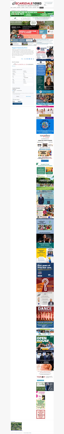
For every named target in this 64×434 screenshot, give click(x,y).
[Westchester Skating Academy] (45, 53)
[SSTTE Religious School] (45, 226)
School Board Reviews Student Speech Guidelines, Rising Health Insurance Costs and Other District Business (45, 43)
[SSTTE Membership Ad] (45, 97)
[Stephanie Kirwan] (49, 386)
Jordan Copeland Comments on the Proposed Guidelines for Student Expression (44, 42)
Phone (24, 79)
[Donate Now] (40, 414)
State (13, 79)
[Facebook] (27, 59)
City (23, 73)
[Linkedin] (29, 59)
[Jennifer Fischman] (45, 82)
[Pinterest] (31, 59)
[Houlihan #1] (32, 18)
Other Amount (28, 96)
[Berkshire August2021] (32, 27)
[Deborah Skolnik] (40, 386)
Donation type (14, 89)
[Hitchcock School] (45, 155)
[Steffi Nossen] (45, 313)
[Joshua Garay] (45, 197)
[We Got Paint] (45, 255)
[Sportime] (45, 328)
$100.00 (17, 96)
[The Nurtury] (32, 36)
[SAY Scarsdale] (45, 284)
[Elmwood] (45, 183)
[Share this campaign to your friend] (33, 59)
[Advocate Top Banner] (23, 40)
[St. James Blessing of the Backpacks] (45, 68)
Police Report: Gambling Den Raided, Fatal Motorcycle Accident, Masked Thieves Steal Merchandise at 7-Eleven (45, 39)
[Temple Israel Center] (45, 211)
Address (14, 73)
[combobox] (48, 5)
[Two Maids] (40, 395)
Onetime (14, 90)
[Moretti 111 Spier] (23, 43)
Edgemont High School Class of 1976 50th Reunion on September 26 (45, 40)
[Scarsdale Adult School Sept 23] (45, 126)
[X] (25, 59)
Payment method (14, 101)
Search (45, 4)
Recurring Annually (19, 90)
